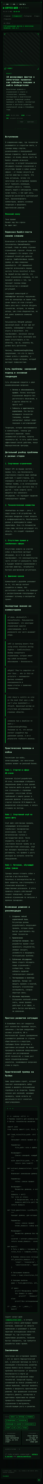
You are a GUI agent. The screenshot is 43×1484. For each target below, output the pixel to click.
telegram (6, 1476)
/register (7, 19)
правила (30, 1417)
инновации (9, 1424)
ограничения (10, 1420)
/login (36, 16)
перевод (21, 1417)
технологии (22, 1420)
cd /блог (7, 23)
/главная (7, 16)
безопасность (29, 1424)
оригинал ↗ (31, 122)
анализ (19, 1424)
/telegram (28, 16)
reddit (13, 1417)
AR (14, 1428)
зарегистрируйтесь (24, 1456)
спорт (8, 1428)
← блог (21, 122)
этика (25, 1428)
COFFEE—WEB (11, 8)
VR (19, 1428)
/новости (17, 16)
